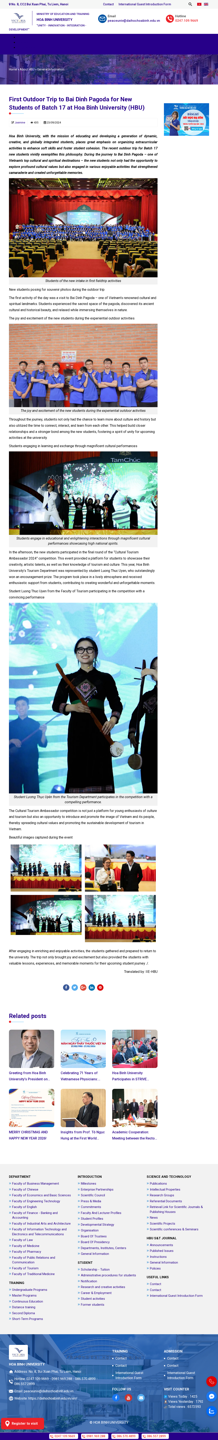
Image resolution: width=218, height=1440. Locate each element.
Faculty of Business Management (35, 1183)
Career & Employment (96, 1293)
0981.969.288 (62, 1379)
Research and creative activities (103, 1287)
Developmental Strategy (97, 1225)
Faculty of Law (22, 1240)
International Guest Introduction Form (145, 4)
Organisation (90, 1230)
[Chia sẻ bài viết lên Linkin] (92, 987)
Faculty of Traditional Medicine (33, 1274)
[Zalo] (211, 1411)
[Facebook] (66, 987)
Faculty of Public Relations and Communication (33, 1260)
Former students (92, 1305)
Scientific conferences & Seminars (174, 1229)
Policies (155, 1268)
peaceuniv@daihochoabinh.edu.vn (48, 1391)
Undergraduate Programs (29, 1290)
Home (13, 69)
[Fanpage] (211, 1396)
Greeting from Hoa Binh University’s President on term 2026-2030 (28, 1079)
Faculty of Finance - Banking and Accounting (35, 1215)
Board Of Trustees (94, 1236)
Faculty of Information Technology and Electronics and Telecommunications (39, 1231)
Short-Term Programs (27, 1319)
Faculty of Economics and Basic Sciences (41, 1195)
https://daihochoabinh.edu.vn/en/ (52, 1398)
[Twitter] (75, 987)
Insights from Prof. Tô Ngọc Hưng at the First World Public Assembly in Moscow (83, 1138)
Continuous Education (27, 1301)
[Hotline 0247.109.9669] (211, 1381)
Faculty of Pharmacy (26, 1252)
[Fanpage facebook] (116, 1397)
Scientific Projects (162, 1223)
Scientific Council (93, 1195)
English (206, 4)
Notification (89, 1281)
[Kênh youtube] (128, 1397)
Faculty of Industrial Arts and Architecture (41, 1223)
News (154, 1218)
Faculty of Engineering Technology (36, 1201)
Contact (108, 4)
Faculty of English (24, 1207)
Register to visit (25, 1423)
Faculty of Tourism (25, 1268)
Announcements (161, 1245)
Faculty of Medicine (25, 1246)
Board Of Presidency (95, 1242)
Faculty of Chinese (25, 1189)
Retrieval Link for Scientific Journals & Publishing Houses (176, 1209)
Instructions (158, 1257)
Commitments (91, 1207)
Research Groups (162, 1195)
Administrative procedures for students (108, 1275)
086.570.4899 (85, 1379)
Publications (158, 1183)
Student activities (93, 1299)
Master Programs (24, 1295)
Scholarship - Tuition (95, 1269)
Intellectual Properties (165, 1189)
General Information (50, 69)
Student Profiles (92, 1219)
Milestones (88, 1183)
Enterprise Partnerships (97, 1189)
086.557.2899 (24, 1384)
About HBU (27, 69)
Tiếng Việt (199, 4)
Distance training (23, 1307)
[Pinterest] (100, 987)
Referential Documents (166, 1201)
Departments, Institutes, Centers (103, 1248)
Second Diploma (23, 1313)
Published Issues (162, 1251)
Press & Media (91, 1201)
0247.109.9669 (37, 1379)
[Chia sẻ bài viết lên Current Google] (83, 987)
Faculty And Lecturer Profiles (101, 1213)
